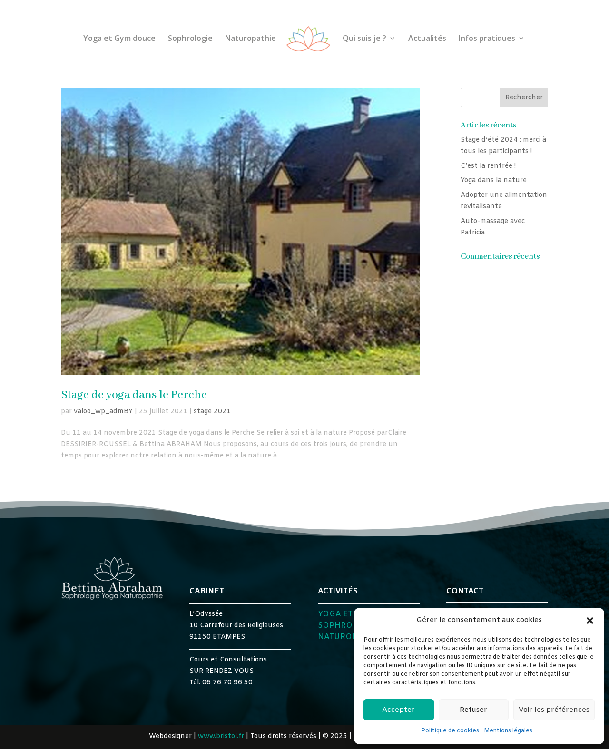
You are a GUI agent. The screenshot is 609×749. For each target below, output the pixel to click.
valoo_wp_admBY (103, 411)
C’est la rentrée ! (488, 166)
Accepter (398, 710)
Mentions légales (508, 731)
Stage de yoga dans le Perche (134, 395)
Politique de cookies (450, 731)
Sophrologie (190, 39)
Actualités (427, 39)
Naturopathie (250, 39)
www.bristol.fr (221, 736)
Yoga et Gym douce (119, 39)
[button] (590, 620)
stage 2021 (212, 411)
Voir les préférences (554, 710)
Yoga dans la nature (494, 180)
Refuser (473, 710)
